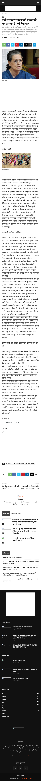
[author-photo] (20, 496)
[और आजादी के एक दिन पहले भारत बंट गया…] (6, 629)
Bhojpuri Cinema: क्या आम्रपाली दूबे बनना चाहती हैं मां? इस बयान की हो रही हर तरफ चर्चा (20, 580)
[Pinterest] (17, 45)
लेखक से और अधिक (15, 514)
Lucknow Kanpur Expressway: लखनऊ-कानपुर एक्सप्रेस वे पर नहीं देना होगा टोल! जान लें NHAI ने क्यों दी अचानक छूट (20, 574)
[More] (36, 474)
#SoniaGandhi (30, 463)
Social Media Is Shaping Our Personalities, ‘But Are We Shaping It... (25, 646)
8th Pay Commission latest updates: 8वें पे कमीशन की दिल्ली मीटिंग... (24, 637)
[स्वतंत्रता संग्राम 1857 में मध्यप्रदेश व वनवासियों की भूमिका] (6, 671)
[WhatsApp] (4, 45)
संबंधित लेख (6, 514)
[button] (3, 2)
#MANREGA (9, 463)
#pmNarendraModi (19, 463)
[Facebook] (8, 45)
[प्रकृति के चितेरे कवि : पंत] (6, 662)
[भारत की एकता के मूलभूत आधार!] (6, 680)
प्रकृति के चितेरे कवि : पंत (19, 660)
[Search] (38, 2)
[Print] (30, 45)
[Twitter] (12, 45)
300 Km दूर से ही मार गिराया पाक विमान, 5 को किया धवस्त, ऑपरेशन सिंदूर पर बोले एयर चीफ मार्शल (25, 531)
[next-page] (6, 547)
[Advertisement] (20, 8)
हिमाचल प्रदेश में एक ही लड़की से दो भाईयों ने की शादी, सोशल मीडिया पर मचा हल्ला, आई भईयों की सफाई (25, 521)
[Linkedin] (21, 45)
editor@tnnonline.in (23, 756)
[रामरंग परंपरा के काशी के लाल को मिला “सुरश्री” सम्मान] (6, 540)
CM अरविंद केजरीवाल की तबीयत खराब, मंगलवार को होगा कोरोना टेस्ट (30, 487)
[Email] (26, 45)
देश (5, 13)
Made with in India (27, 778)
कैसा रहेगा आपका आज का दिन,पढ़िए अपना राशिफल (11, 487)
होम (2, 13)
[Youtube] (26, 768)
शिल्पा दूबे (5, 37)
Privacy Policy (20, 775)
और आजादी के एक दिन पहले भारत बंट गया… (13, 557)
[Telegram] (34, 45)
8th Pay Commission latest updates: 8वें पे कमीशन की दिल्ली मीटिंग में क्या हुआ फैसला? (21, 562)
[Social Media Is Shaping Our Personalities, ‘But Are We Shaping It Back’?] (6, 647)
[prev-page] (3, 547)
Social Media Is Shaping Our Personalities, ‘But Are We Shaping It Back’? (20, 568)
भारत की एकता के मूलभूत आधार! (20, 678)
